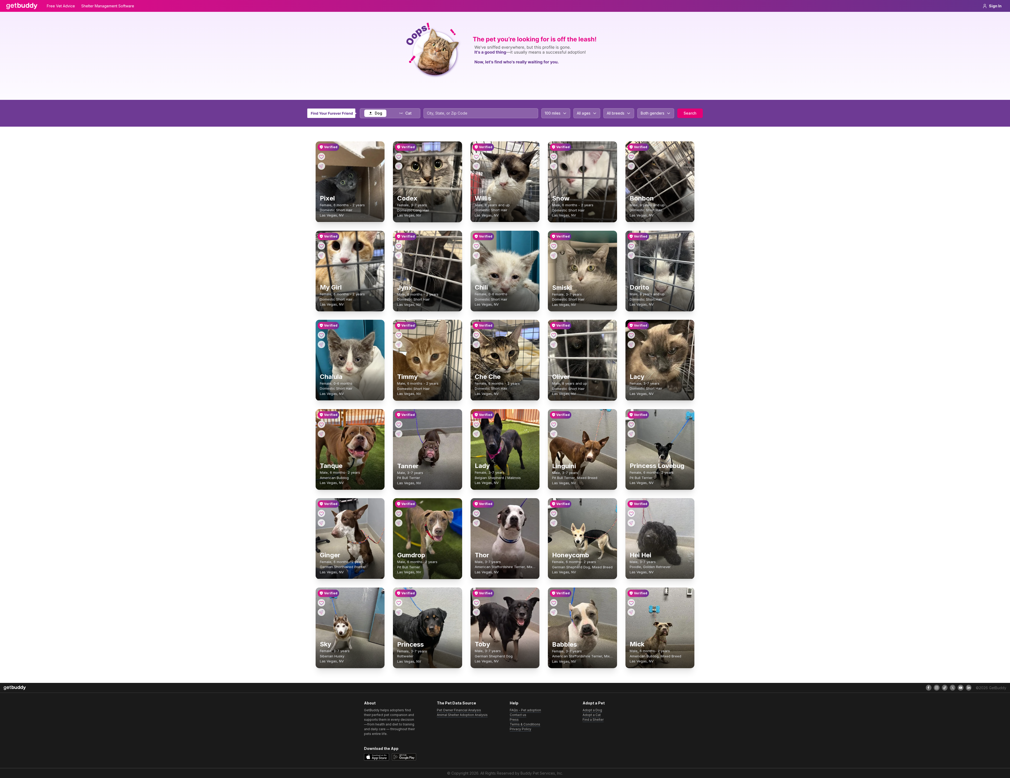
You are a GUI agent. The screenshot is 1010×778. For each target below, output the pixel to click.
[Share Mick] (631, 612)
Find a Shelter (593, 720)
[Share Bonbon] (631, 166)
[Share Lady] (476, 433)
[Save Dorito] (631, 246)
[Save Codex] (398, 156)
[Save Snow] (553, 156)
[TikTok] (945, 688)
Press (514, 720)
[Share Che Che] (476, 344)
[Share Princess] (398, 612)
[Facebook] (929, 688)
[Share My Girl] (321, 255)
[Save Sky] (321, 602)
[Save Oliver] (553, 335)
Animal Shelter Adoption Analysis (462, 715)
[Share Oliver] (553, 344)
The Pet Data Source (456, 703)
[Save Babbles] (553, 602)
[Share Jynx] (398, 255)
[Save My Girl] (321, 246)
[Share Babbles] (553, 612)
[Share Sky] (321, 612)
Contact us (518, 715)
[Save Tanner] (398, 424)
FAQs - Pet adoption (525, 710)
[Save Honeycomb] (553, 513)
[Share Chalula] (321, 344)
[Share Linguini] (553, 433)
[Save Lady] (476, 424)
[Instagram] (937, 688)
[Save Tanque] (321, 424)
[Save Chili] (476, 246)
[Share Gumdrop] (398, 523)
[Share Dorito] (631, 255)
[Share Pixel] (321, 166)
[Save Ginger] (321, 513)
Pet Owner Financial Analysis (459, 710)
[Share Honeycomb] (553, 523)
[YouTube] (960, 688)
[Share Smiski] (553, 255)
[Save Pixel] (321, 156)
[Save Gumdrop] (398, 513)
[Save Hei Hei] (631, 513)
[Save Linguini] (553, 424)
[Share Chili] (476, 255)
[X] (953, 688)
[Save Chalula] (321, 335)
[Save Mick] (631, 602)
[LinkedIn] (969, 688)
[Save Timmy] (398, 335)
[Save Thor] (476, 513)
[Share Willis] (476, 166)
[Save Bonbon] (631, 156)
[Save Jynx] (398, 246)
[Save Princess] (398, 602)
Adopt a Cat (592, 715)
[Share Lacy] (631, 344)
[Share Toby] (476, 612)
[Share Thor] (476, 523)
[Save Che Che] (476, 335)
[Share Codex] (398, 166)
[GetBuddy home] (21, 6)
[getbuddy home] (15, 688)
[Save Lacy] (631, 335)
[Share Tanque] (321, 433)
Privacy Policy (520, 729)
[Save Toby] (476, 602)
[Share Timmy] (398, 344)
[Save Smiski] (553, 246)
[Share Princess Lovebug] (631, 433)
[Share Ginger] (321, 523)
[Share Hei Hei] (631, 523)
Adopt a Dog (592, 710)
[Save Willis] (476, 156)
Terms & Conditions (525, 724)
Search (690, 113)
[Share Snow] (553, 166)
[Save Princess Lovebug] (631, 424)
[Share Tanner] (398, 433)
